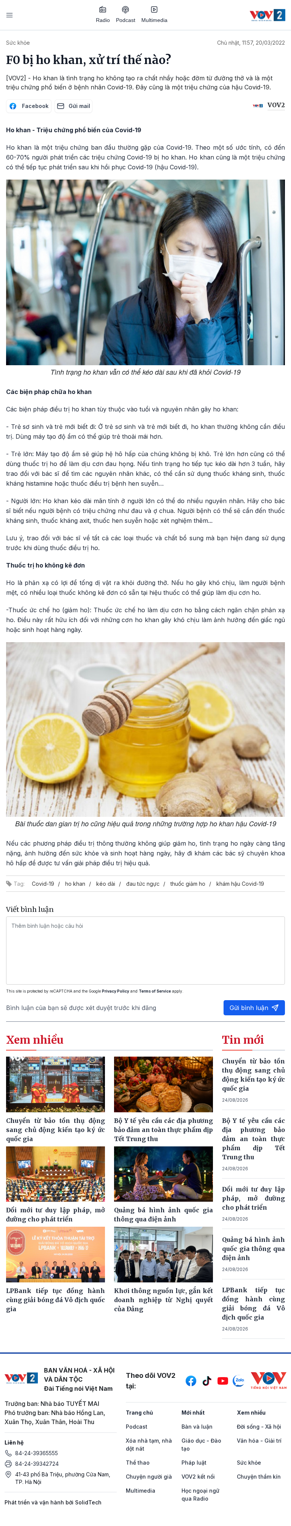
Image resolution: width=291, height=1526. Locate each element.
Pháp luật (194, 1462)
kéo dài (105, 883)
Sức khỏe (18, 42)
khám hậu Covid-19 (240, 883)
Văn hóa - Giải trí (259, 1440)
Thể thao (138, 1462)
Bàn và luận (197, 1426)
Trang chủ (139, 1412)
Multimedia (154, 20)
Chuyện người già (149, 1476)
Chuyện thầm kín (259, 1476)
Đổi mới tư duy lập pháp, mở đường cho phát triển (253, 1198)
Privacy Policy (115, 991)
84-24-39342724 (37, 1463)
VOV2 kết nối (198, 1476)
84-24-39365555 (36, 1453)
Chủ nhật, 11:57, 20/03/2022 (251, 42)
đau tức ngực (143, 883)
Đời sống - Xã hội (259, 1426)
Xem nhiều (251, 1412)
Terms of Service (155, 991)
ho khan (75, 883)
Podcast (125, 20)
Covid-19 (43, 883)
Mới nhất (193, 1412)
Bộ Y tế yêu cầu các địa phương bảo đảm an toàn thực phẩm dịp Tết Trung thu (253, 1139)
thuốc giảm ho (188, 883)
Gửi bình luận (249, 1008)
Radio (103, 20)
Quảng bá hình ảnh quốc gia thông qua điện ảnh (253, 1249)
